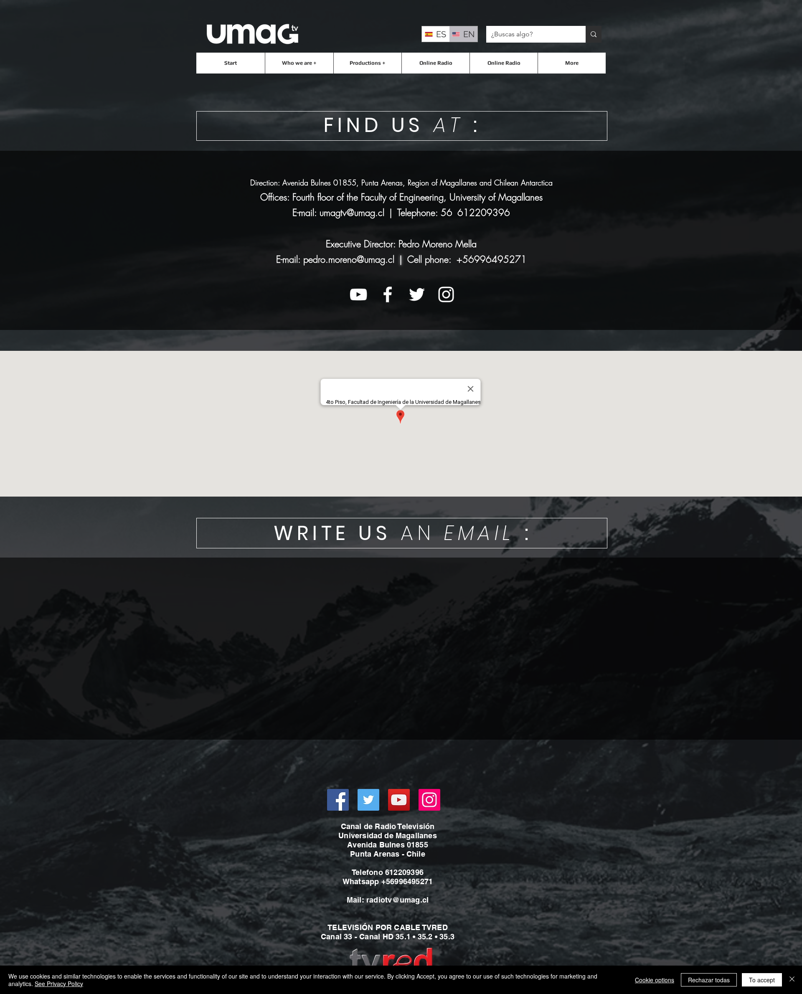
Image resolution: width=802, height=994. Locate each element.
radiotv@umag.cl (397, 899)
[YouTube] (399, 800)
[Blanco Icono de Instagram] (446, 294)
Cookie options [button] (654, 980)
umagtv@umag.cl (352, 212)
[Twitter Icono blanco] (416, 294)
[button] (299, 63)
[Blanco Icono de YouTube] (358, 294)
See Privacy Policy (59, 983)
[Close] (792, 979)
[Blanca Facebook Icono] (387, 294)
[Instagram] (429, 800)
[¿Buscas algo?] (594, 34)
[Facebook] (338, 800)
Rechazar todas (709, 980)
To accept (762, 980)
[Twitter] (368, 800)
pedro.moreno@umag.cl (348, 259)
